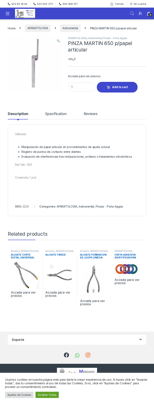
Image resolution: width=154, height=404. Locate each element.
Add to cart (120, 87)
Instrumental (70, 28)
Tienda (119, 3)
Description (18, 114)
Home (11, 28)
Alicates (15, 251)
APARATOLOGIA (37, 28)
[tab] (18, 115)
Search (132, 13)
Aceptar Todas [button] (47, 394)
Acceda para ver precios (84, 76)
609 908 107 (70, 3)
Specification (55, 114)
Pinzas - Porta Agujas (115, 38)
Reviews (90, 114)
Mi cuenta (140, 3)
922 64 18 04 (19, 3)
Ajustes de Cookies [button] (19, 394)
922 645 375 (45, 3)
